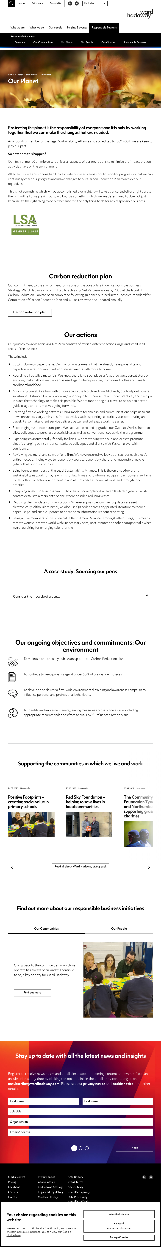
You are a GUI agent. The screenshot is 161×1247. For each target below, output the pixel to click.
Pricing (12, 1182)
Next (149, 867)
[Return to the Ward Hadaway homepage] (140, 14)
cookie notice (122, 1084)
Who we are (18, 28)
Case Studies (108, 42)
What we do (37, 28)
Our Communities (43, 42)
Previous (12, 867)
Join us (21, 3)
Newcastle (25, 788)
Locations (14, 1187)
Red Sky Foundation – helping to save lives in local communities (85, 802)
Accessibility (55, 3)
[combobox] (95, 3)
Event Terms (75, 1182)
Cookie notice (46, 1182)
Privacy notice (46, 1177)
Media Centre (16, 1177)
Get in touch (37, 3)
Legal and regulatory (50, 1192)
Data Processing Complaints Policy (79, 1199)
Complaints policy (79, 1192)
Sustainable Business (134, 42)
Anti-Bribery (75, 1177)
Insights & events (77, 28)
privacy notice (94, 1084)
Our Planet (67, 42)
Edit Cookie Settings (50, 1187)
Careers (13, 1192)
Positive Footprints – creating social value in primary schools (28, 802)
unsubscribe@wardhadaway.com (33, 1084)
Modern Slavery (48, 1197)
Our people (55, 28)
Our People (87, 42)
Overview (20, 42)
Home (11, 75)
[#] (11, 3)
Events (12, 1197)
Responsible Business (104, 28)
